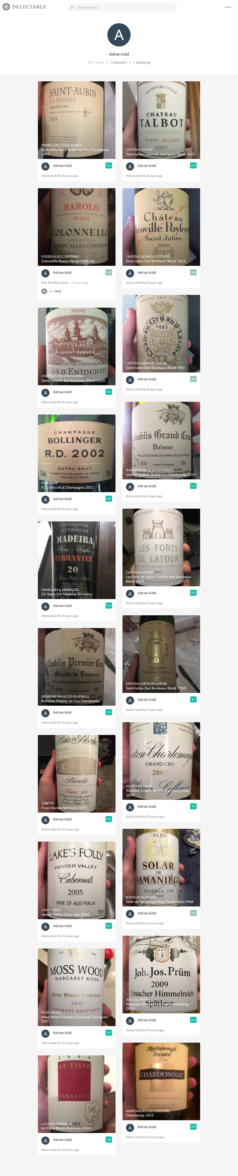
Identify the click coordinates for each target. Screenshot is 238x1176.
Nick (58, 291)
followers (119, 62)
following (143, 62)
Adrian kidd (62, 165)
